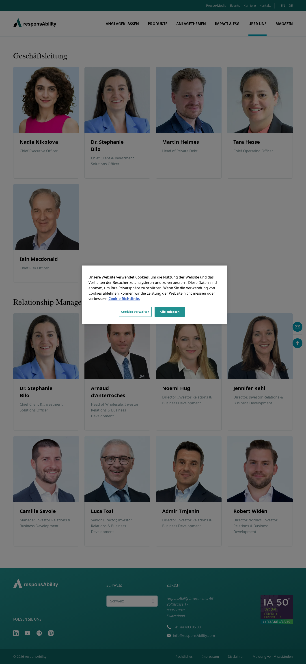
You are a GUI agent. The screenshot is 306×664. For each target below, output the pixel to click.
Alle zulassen (169, 312)
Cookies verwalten (135, 312)
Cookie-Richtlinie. (124, 298)
